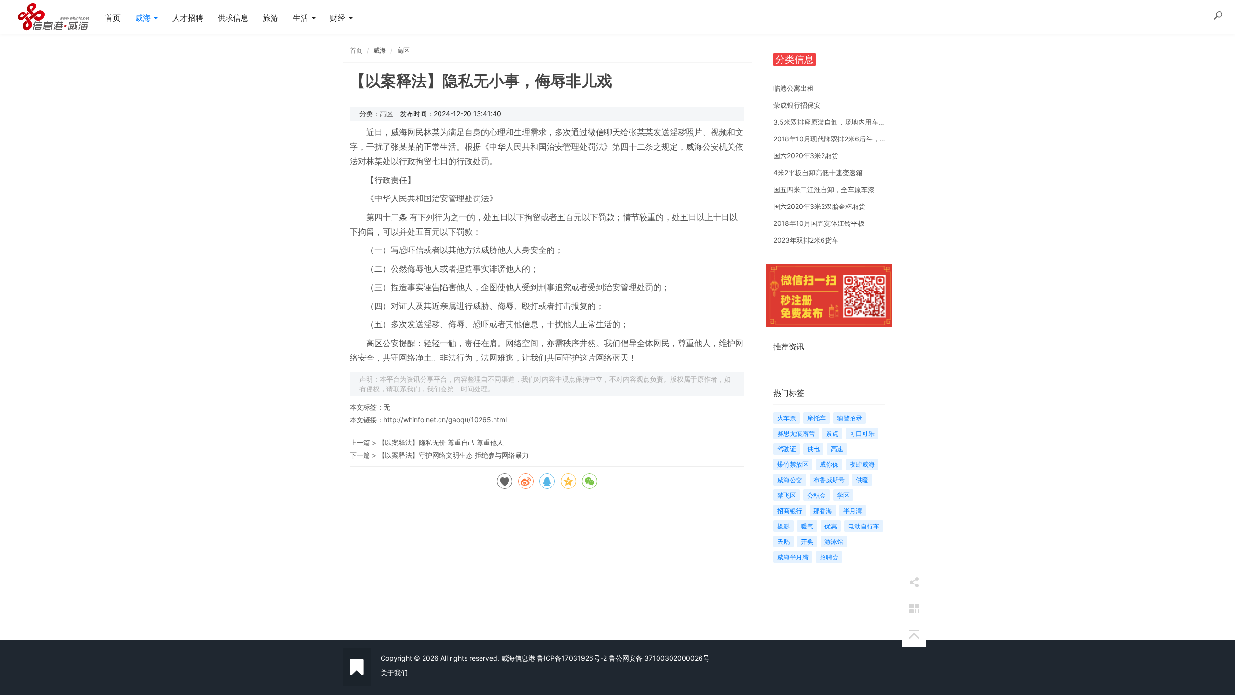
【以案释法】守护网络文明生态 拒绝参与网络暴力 (453, 455)
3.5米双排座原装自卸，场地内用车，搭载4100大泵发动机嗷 (864, 122)
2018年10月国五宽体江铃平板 (818, 223)
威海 (144, 18)
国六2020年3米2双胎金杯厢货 (819, 206)
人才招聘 (187, 18)
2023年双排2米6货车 (805, 240)
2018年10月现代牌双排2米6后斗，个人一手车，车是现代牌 (863, 139)
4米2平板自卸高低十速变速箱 (818, 172)
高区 (403, 50)
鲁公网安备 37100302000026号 (659, 658)
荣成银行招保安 (797, 105)
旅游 (270, 18)
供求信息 (233, 18)
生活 (302, 18)
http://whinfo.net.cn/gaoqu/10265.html (445, 420)
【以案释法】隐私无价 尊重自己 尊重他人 (441, 442)
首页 (113, 18)
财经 (339, 18)
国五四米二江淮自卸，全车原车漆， (827, 189)
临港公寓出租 (793, 88)
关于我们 (394, 672)
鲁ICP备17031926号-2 (572, 658)
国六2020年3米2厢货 (805, 156)
